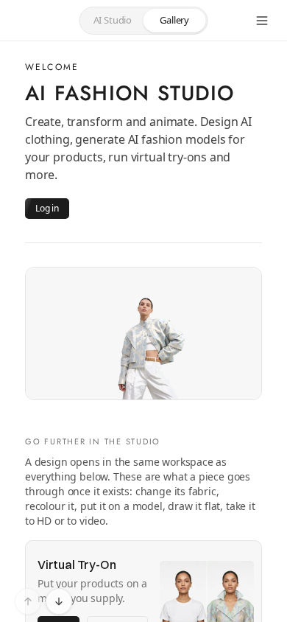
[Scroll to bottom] (59, 601)
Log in (47, 208)
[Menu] (262, 20)
